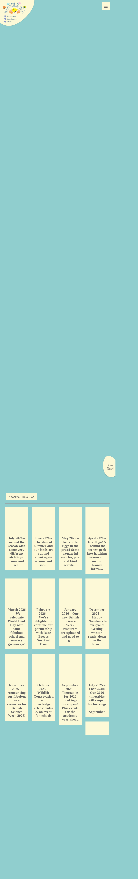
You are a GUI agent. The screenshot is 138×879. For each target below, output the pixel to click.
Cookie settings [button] (55, 731)
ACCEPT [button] (71, 731)
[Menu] (106, 6)
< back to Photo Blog (20, 496)
